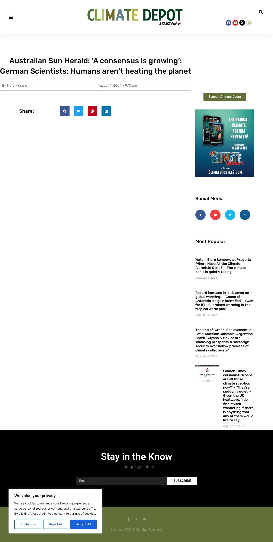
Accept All (83, 524)
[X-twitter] (242, 23)
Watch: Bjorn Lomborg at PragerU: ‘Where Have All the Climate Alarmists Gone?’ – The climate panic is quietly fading (223, 266)
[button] (11, 16)
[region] (55, 511)
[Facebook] (228, 23)
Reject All (55, 524)
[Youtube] (235, 23)
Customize (27, 524)
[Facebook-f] (200, 215)
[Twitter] (230, 215)
